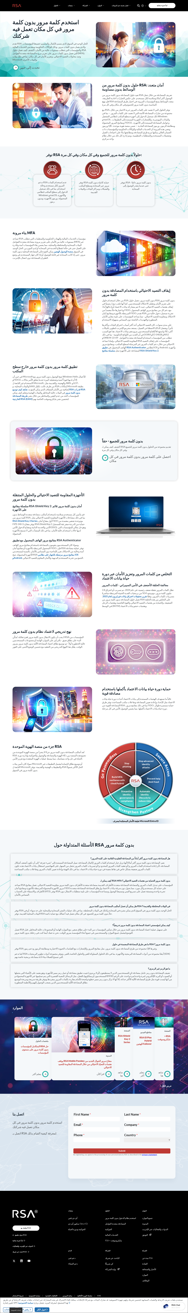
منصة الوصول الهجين (63, 251)
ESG (99, 1296)
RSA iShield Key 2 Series (25, 521)
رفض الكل (24, 1309)
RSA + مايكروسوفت (113, 1240)
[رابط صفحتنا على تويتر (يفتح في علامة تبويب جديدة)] (14, 1260)
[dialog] (94, 1305)
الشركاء (107, 1250)
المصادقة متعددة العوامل (115, 1224)
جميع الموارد (147, 1218)
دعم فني (71, 1258)
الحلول (107, 1211)
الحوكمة (108, 1229)
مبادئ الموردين (67, 1296)
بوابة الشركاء (110, 1269)
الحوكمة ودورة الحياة (76, 1229)
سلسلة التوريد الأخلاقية (84, 1296)
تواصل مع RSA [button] (26, 1228)
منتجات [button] (70, 5)
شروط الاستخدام (18, 1296)
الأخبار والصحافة (149, 1269)
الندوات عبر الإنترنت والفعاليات (23, 1246)
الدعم (70, 1250)
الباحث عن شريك (112, 1258)
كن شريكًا (109, 1264)
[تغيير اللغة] (142, 5)
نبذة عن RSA (147, 1258)
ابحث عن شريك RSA (20, 1252)
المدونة (145, 1224)
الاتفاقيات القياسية (51, 1296)
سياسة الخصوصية (34, 1296)
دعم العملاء (73, 1264)
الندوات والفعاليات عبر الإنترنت (155, 1229)
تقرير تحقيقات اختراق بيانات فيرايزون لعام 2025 (125, 596)
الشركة (144, 1250)
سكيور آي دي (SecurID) (78, 1224)
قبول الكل (41, 1309)
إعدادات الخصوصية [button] (16, 1310)
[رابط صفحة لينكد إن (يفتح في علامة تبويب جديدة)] (21, 1260)
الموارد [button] (100, 5)
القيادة (145, 1264)
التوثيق (145, 1235)
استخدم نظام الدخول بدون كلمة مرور (120, 1218)
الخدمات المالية (111, 1235)
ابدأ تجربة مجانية (18, 1240)
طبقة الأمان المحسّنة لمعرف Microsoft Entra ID (135, 821)
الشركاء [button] (85, 5)
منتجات (70, 1211)
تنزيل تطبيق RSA (21, 1235)
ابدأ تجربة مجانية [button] (162, 5)
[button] (138, 5)
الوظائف (145, 1280)
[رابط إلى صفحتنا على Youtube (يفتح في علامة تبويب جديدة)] (29, 1260)
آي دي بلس (72, 1218)
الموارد (144, 1211)
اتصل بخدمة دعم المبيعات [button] (120, 5)
